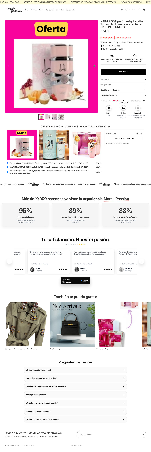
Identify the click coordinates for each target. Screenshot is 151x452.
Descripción (105, 79)
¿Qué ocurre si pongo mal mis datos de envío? (46, 386)
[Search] (133, 9)
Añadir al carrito (124, 139)
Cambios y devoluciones (110, 90)
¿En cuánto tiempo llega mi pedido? (41, 378)
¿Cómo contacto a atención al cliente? (42, 419)
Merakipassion (15, 445)
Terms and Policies (75, 445)
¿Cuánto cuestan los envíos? (38, 370)
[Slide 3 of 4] (54, 117)
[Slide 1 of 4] (41, 117)
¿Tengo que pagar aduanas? (38, 411)
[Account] (138, 9)
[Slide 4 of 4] (61, 117)
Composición (106, 85)
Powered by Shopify (27, 445)
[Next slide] (95, 66)
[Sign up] (142, 434)
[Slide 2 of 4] (48, 117)
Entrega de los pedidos (36, 395)
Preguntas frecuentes (109, 95)
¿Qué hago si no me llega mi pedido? (42, 403)
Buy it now (123, 72)
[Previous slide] (7, 66)
